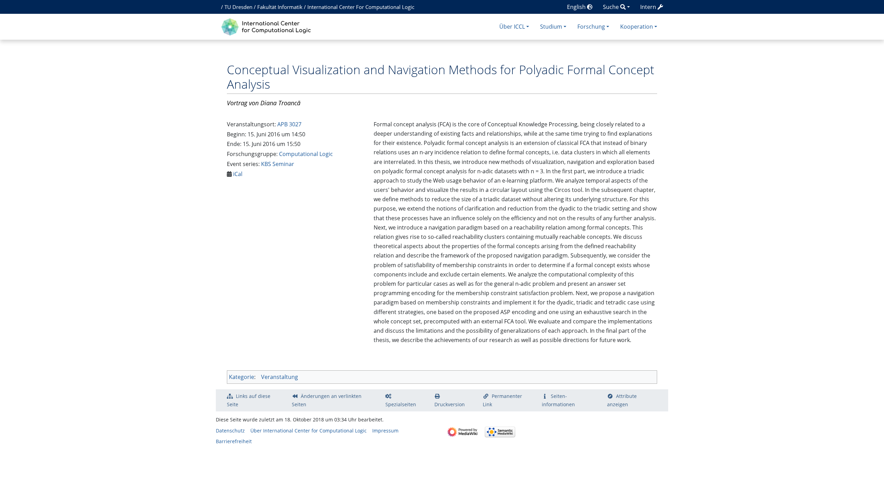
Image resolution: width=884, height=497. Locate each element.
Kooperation (636, 26)
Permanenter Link (502, 400)
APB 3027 (289, 124)
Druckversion (449, 404)
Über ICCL (512, 26)
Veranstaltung (279, 377)
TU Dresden (238, 6)
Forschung (591, 26)
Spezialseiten (400, 404)
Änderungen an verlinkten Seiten (327, 400)
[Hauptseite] (267, 26)
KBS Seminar (277, 164)
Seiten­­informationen (558, 400)
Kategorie (241, 377)
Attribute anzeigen (622, 400)
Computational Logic (306, 154)
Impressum (385, 430)
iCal (237, 174)
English (577, 7)
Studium (551, 26)
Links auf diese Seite (248, 400)
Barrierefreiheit (234, 441)
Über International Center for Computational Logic (308, 430)
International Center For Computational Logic (360, 6)
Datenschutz (230, 430)
